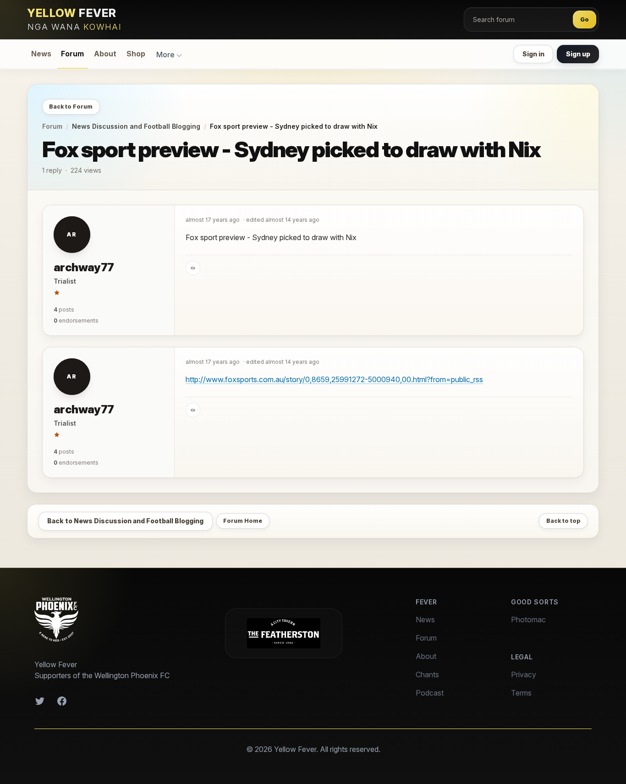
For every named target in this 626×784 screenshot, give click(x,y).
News (41, 53)
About (105, 53)
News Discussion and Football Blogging (136, 126)
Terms (521, 692)
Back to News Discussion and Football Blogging (125, 521)
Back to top (563, 520)
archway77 (84, 267)
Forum (72, 53)
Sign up (578, 54)
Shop (135, 53)
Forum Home (242, 520)
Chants (427, 674)
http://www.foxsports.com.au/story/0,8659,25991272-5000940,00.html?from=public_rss (334, 379)
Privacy (523, 674)
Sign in (533, 54)
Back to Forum (71, 106)
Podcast (430, 692)
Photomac (528, 619)
